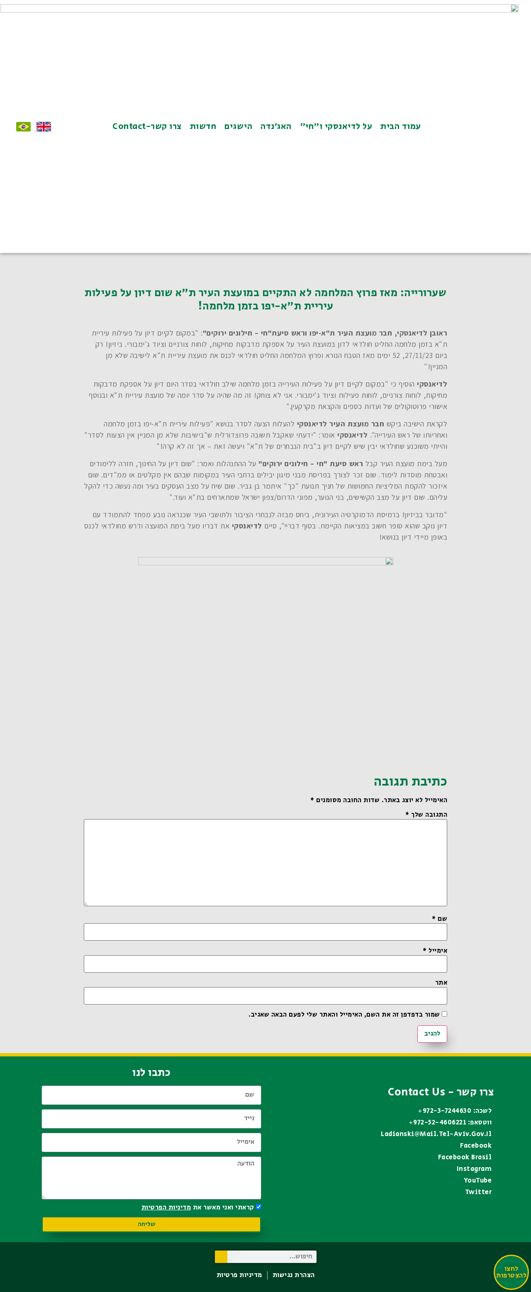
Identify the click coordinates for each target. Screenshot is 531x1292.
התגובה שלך (426, 815)
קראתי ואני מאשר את (197, 1207)
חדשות (203, 126)
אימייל (435, 951)
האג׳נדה (276, 126)
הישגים (238, 126)
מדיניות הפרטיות (166, 1207)
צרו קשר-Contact (147, 126)
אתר (441, 983)
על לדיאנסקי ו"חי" (336, 126)
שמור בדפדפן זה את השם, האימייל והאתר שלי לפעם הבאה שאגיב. (344, 1015)
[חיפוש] (221, 1257)
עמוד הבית (400, 126)
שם (439, 919)
